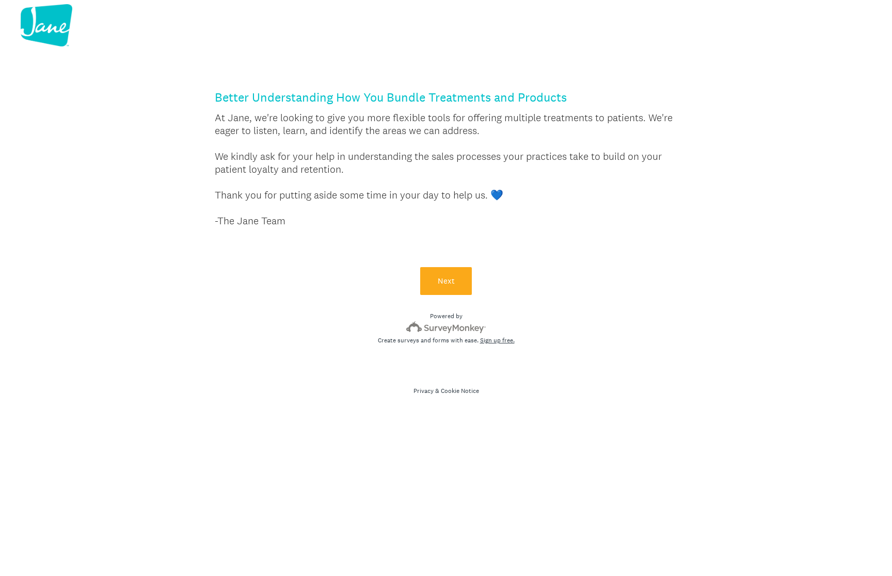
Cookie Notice (460, 391)
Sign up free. (497, 340)
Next (446, 281)
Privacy (423, 391)
